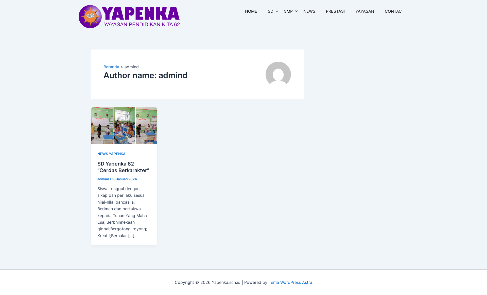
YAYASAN (364, 11)
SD (270, 11)
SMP (288, 11)
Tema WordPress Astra (290, 282)
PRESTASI (335, 11)
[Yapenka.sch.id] (129, 16)
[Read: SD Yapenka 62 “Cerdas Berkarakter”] (124, 125)
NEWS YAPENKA (111, 154)
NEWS (309, 11)
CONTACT (394, 11)
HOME (251, 11)
